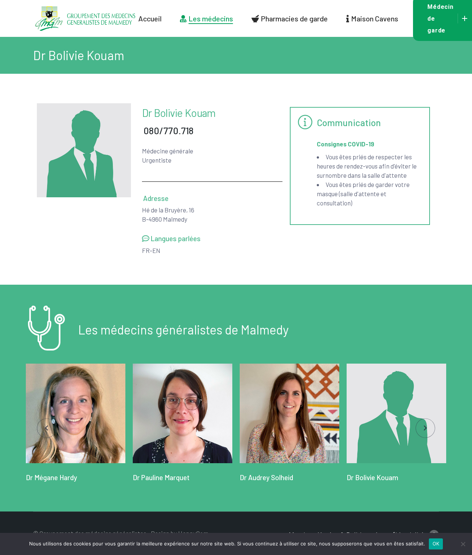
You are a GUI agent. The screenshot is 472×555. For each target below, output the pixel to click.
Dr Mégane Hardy (51, 477)
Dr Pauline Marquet (161, 477)
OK (436, 544)
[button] (46, 428)
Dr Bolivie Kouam (372, 477)
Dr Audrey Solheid (266, 477)
